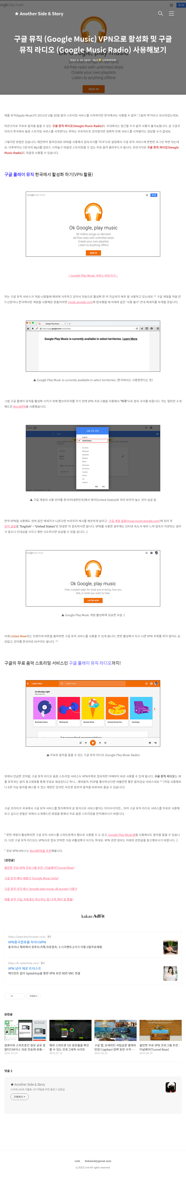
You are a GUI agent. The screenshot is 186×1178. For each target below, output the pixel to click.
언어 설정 (10, 526)
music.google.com (80, 302)
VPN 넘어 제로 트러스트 (24, 968)
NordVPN (19, 406)
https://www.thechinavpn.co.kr (26, 936)
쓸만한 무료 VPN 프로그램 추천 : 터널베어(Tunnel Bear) (39, 867)
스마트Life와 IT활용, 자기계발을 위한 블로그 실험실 (38, 1089)
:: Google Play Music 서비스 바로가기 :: (93, 275)
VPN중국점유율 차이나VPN (27, 942)
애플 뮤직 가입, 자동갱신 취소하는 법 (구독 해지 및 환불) (38, 899)
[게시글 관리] (21, 996)
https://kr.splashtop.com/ (23, 963)
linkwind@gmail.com (98, 1161)
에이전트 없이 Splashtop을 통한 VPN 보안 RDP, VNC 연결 (44, 973)
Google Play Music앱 (121, 834)
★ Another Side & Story (33, 13)
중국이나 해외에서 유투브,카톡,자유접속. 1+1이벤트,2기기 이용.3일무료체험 (55, 947)
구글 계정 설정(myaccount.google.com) (134, 521)
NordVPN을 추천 (40, 850)
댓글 (8, 1071)
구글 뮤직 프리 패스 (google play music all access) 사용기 (40, 888)
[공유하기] (16, 996)
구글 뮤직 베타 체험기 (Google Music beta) (31, 878)
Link (77, 1161)
